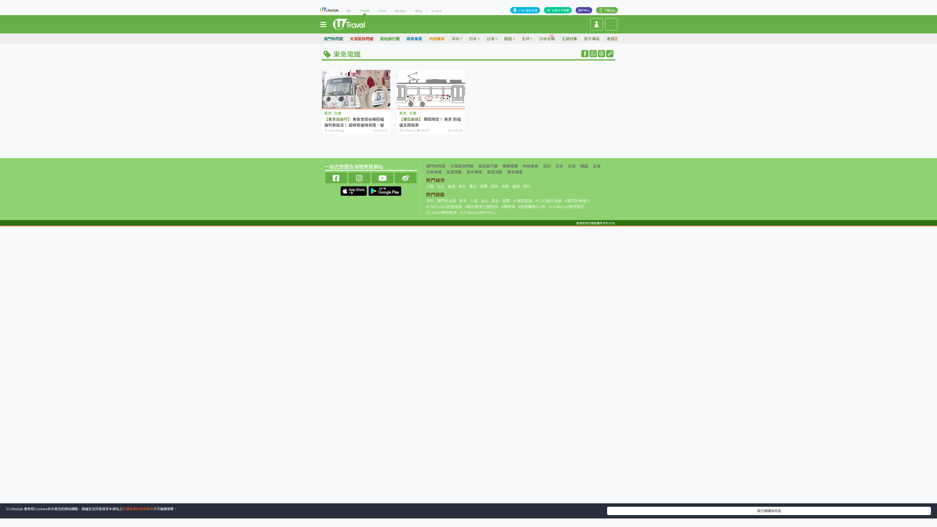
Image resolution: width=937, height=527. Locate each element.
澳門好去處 (446, 200)
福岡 (516, 186)
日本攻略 (547, 38)
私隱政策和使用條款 (137, 508)
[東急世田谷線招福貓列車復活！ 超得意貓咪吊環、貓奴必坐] (356, 89)
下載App (609, 10)
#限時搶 (508, 206)
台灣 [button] (490, 38)
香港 (451, 186)
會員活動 (494, 172)
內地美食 (437, 38)
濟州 (526, 186)
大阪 (430, 186)
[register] (596, 24)
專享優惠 (515, 172)
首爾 (484, 186)
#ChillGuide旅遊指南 (444, 206)
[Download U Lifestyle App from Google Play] (385, 190)
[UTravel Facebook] (336, 177)
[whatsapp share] (593, 53)
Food (382, 10)
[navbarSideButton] (323, 24)
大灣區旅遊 (522, 200)
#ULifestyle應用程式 (566, 206)
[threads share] (601, 53)
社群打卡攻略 (560, 10)
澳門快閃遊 (333, 38)
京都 (505, 186)
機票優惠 (414, 38)
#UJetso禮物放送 (441, 212)
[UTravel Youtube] (382, 177)
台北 (441, 186)
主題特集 (569, 38)
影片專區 (592, 38)
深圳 (547, 166)
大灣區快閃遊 (361, 38)
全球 (597, 166)
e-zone (436, 10)
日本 (559, 166)
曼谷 (473, 186)
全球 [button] (526, 38)
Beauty (401, 10)
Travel (364, 10)
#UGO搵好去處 (548, 200)
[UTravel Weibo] (405, 177)
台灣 (572, 166)
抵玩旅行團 (390, 38)
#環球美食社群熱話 (481, 206)
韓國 (584, 166)
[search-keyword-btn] (611, 24)
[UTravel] (349, 24)
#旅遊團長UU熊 (532, 206)
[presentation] (615, 39)
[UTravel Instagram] (359, 177)
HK (348, 10)
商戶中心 (584, 10)
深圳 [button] (455, 38)
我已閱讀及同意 (769, 510)
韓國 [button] (508, 38)
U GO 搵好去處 (528, 10)
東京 (462, 186)
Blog (418, 10)
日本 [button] (473, 38)
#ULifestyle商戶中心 (478, 212)
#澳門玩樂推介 (577, 200)
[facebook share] (584, 53)
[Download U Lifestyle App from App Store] (354, 190)
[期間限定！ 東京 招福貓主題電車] (431, 89)
